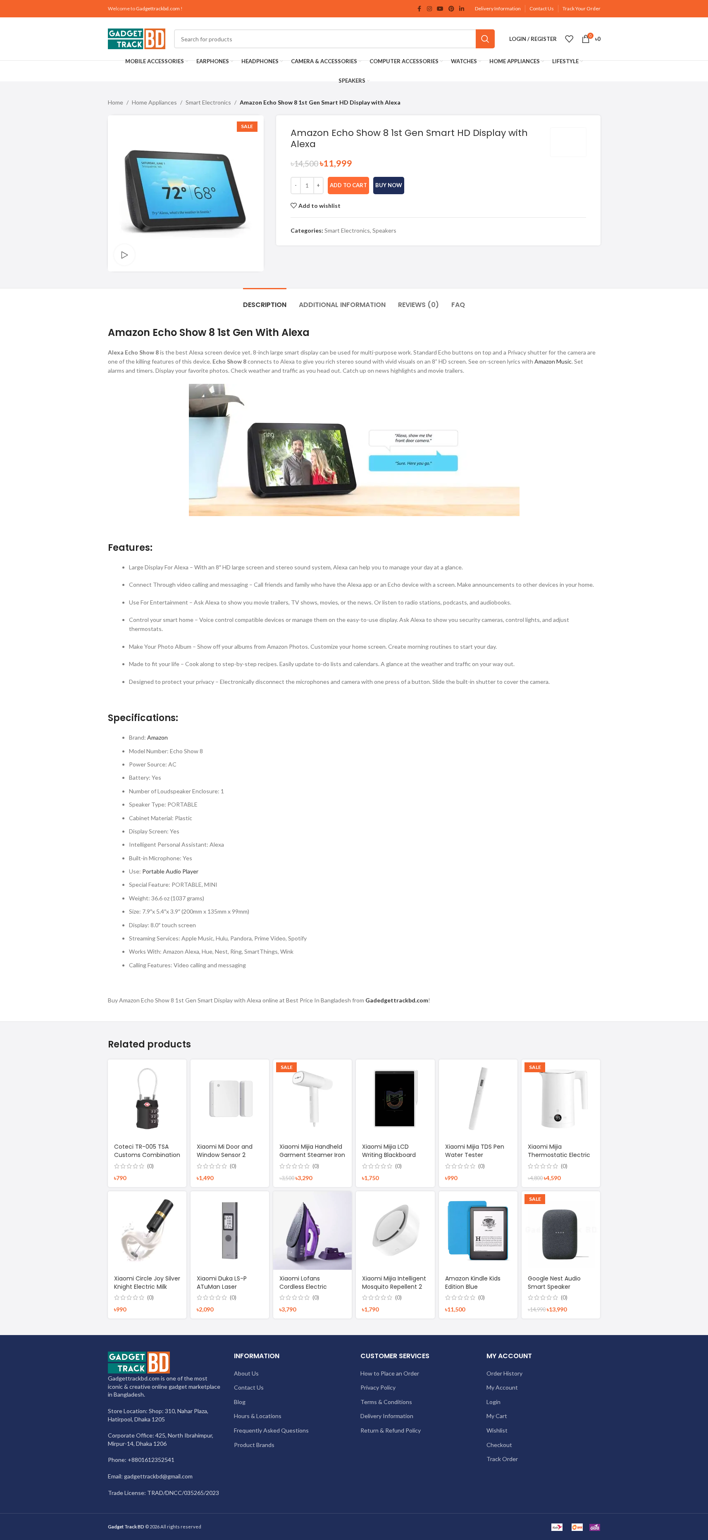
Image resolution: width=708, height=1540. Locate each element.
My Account (502, 1387)
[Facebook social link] (419, 8)
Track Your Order (582, 8)
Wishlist (497, 1430)
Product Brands (254, 1444)
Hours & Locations (257, 1415)
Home (115, 102)
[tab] (264, 300)
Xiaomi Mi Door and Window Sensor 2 (225, 1151)
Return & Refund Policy (390, 1430)
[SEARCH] (485, 38)
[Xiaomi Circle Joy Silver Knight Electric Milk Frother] (147, 1230)
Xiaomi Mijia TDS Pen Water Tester (474, 1151)
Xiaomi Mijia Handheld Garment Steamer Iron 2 (312, 1155)
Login (493, 1401)
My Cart (496, 1415)
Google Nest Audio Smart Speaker (554, 1282)
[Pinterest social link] (451, 8)
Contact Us (541, 8)
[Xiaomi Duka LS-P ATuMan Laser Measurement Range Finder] (230, 1230)
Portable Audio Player (170, 871)
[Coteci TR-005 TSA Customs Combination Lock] (147, 1098)
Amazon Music (553, 361)
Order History (504, 1373)
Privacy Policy (378, 1387)
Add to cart (348, 185)
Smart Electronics (208, 102)
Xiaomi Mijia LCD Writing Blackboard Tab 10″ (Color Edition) (394, 1155)
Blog (240, 1401)
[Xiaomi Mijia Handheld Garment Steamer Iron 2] (312, 1098)
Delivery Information (498, 8)
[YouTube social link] (440, 8)
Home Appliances (154, 102)
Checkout (499, 1444)
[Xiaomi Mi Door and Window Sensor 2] (230, 1098)
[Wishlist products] (569, 39)
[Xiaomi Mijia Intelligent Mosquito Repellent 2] (395, 1230)
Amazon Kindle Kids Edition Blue (473, 1282)
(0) (150, 1166)
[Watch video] (124, 254)
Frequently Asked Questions (271, 1430)
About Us (246, 1373)
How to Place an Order (389, 1373)
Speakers (384, 230)
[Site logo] (137, 38)
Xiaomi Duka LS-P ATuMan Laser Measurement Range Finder (227, 1290)
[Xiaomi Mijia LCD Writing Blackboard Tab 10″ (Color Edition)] (395, 1098)
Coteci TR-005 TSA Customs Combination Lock (147, 1155)
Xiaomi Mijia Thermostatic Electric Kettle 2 (559, 1155)
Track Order (502, 1458)
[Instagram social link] (429, 8)
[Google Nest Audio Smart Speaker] (561, 1230)
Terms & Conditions (386, 1401)
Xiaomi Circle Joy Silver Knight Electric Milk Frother (147, 1286)
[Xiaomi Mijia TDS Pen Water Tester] (478, 1098)
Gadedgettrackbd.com (396, 1000)
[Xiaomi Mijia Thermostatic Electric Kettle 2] (561, 1098)
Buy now (388, 185)
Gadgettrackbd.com (158, 8)
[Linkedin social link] (462, 8)
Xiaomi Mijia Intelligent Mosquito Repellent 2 (394, 1282)
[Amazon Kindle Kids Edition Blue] (478, 1230)
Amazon (157, 737)
